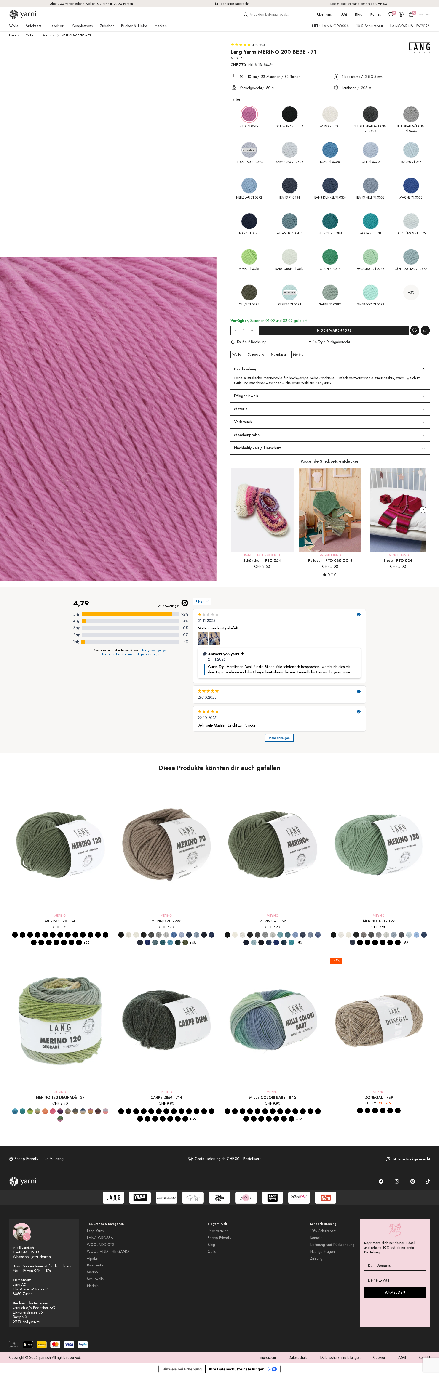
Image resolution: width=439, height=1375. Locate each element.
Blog (358, 14)
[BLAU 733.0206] (174, 935)
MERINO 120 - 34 (60, 921)
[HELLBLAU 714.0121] (158, 1111)
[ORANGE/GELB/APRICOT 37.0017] (45, 1111)
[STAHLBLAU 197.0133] (397, 942)
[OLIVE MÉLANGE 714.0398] (185, 1118)
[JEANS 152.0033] (295, 935)
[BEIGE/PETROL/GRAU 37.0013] (75, 1111)
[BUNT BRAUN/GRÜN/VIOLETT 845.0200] (272, 1111)
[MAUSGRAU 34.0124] (83, 935)
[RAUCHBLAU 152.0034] (268, 942)
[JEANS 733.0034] (189, 935)
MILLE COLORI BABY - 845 (272, 1097)
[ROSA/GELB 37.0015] (105, 1111)
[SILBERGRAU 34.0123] (90, 935)
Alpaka (92, 1258)
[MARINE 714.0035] (181, 1111)
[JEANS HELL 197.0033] (360, 942)
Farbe (235, 99)
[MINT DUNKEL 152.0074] (253, 942)
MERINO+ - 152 (272, 921)
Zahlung (316, 1258)
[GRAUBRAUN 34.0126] (67, 935)
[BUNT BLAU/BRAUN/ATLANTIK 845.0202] (227, 1111)
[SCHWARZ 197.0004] (333, 935)
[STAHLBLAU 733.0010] (140, 942)
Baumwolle (95, 1265)
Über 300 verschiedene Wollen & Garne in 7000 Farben (91, 3)
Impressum (268, 1357)
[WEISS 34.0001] (30, 935)
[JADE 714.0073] (211, 1111)
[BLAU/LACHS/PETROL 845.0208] (276, 1118)
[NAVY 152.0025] (261, 942)
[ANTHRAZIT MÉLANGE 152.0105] (250, 935)
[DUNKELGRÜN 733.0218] (177, 942)
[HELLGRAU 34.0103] (105, 935)
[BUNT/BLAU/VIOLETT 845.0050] (287, 1111)
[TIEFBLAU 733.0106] (147, 942)
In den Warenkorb (334, 330)
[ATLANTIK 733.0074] (155, 942)
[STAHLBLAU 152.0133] (284, 942)
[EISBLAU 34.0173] (33, 942)
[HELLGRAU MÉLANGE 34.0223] (75, 935)
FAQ (343, 14)
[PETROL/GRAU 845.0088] (235, 1111)
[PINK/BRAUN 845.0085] (253, 1118)
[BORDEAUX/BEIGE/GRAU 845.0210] (284, 1118)
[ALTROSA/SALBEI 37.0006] (67, 1111)
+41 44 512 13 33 (30, 1252)
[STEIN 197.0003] (401, 935)
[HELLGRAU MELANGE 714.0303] (151, 1111)
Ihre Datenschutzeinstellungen (237, 1369)
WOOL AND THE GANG (108, 1251)
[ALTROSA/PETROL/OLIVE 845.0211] (268, 1118)
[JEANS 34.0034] (49, 942)
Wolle (29, 35)
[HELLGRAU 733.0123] (166, 935)
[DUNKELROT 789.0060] (390, 1110)
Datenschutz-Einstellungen (340, 1357)
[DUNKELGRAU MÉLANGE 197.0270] (371, 935)
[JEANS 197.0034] (424, 935)
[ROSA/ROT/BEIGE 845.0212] (250, 1111)
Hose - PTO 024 (398, 560)
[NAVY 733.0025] (204, 935)
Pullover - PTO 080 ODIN (330, 560)
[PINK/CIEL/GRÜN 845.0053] (261, 1118)
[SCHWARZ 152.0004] (227, 935)
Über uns (324, 14)
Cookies (379, 1357)
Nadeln (93, 1286)
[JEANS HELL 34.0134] (64, 942)
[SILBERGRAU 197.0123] (394, 935)
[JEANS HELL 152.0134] (310, 935)
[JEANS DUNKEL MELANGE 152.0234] (303, 935)
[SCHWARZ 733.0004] (121, 935)
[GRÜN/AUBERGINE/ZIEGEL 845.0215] (291, 1118)
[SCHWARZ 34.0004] (15, 935)
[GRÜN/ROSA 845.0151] (310, 1111)
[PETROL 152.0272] (291, 942)
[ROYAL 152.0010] (276, 942)
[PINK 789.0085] (397, 1110)
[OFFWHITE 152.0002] (235, 935)
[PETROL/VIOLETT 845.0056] (246, 1118)
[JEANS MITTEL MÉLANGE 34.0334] (71, 942)
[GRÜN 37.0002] (30, 1111)
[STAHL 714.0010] (189, 1111)
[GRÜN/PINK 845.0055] (303, 1111)
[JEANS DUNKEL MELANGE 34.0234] (56, 942)
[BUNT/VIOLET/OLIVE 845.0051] (295, 1111)
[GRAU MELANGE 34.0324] (60, 935)
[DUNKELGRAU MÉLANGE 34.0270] (52, 935)
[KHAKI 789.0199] (367, 1110)
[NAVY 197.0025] (382, 942)
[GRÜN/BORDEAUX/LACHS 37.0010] (98, 1111)
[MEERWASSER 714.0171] (140, 1118)
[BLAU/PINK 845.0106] (265, 1111)
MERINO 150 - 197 (379, 921)
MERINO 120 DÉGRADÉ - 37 (60, 1097)
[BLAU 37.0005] (15, 1111)
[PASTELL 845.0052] (318, 1111)
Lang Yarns (95, 1231)
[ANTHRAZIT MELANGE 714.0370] (136, 1111)
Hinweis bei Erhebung (182, 1369)
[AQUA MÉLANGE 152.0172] (280, 935)
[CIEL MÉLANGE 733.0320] (181, 935)
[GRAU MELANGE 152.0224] (265, 935)
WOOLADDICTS (100, 1244)
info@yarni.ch (23, 1247)
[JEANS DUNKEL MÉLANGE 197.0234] (352, 942)
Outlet (212, 1251)
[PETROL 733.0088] (162, 942)
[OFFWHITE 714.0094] (128, 1111)
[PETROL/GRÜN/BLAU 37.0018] (22, 1111)
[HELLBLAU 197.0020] (416, 935)
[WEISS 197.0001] (341, 935)
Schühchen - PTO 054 (262, 560)
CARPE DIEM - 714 (166, 1097)
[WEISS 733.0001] (136, 935)
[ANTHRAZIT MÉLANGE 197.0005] (356, 935)
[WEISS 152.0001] (242, 935)
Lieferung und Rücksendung (332, 1244)
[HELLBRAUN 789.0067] (375, 1110)
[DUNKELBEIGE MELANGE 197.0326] (363, 935)
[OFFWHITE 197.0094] (348, 935)
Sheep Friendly (219, 1238)
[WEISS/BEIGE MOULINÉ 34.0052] (98, 935)
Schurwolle (256, 354)
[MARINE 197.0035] (375, 942)
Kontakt (376, 14)
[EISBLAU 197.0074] (409, 935)
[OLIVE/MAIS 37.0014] (37, 1111)
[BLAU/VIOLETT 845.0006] (257, 1111)
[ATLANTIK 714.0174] (196, 1111)
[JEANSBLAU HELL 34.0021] (79, 942)
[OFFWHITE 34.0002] (22, 935)
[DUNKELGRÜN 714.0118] (155, 1118)
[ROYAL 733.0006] (211, 935)
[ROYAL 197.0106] (390, 942)
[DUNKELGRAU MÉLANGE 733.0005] (151, 935)
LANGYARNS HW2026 (410, 26)
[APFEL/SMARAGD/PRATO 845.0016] (242, 1111)
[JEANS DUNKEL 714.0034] (166, 1111)
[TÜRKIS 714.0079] (147, 1118)
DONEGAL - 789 (378, 1097)
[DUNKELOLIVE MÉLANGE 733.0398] (185, 942)
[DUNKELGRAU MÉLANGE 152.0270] (257, 935)
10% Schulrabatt (369, 26)
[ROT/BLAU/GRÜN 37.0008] (60, 1118)
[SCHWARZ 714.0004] (121, 1111)
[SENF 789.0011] (382, 1110)
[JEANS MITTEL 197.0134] (367, 942)
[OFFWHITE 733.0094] (128, 935)
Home (12, 35)
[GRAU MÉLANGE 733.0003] (158, 935)
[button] (423, 509)
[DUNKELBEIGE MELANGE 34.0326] (45, 935)
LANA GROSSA (100, 1238)
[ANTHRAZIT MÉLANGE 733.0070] (143, 935)
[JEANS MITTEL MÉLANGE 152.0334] (318, 935)
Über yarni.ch (218, 1231)
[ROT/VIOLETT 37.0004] (60, 1111)
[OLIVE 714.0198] (177, 1118)
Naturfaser (278, 354)
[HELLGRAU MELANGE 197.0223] (386, 935)
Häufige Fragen (322, 1251)
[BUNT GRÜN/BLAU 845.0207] (280, 1111)
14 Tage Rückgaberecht (232, 3)
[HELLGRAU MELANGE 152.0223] (272, 935)
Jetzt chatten (41, 1256)
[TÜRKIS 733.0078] (170, 942)
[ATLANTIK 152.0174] (287, 935)
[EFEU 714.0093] (162, 1118)
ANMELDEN (395, 1292)
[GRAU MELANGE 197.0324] (378, 935)
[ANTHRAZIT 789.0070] (360, 1110)
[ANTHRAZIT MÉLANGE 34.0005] (37, 935)
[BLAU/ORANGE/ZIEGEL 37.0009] (83, 1111)
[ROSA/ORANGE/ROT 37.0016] (52, 1111)
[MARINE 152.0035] (246, 942)
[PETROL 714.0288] (204, 1111)
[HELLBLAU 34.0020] (41, 942)
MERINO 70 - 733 (166, 921)
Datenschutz (298, 1357)
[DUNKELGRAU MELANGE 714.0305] (143, 1111)
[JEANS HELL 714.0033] (174, 1111)
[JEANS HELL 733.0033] (196, 935)
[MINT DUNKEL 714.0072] (170, 1118)
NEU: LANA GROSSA (330, 26)
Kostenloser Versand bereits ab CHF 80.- (359, 3)
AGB (402, 1357)
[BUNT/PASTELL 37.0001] (90, 1111)
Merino (47, 35)
